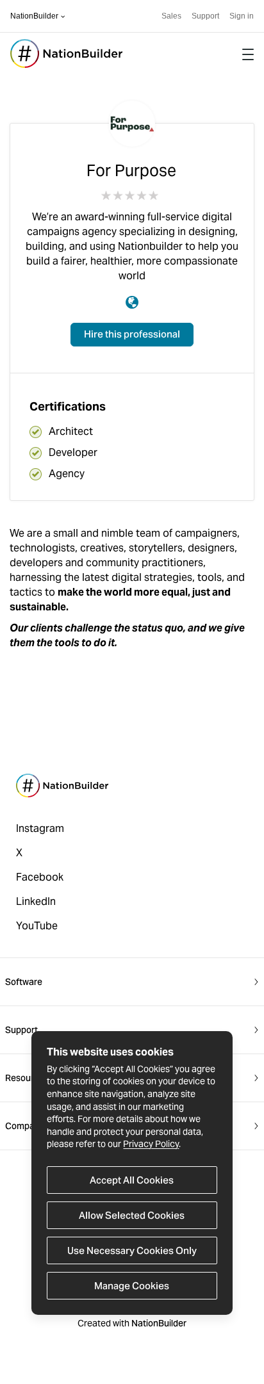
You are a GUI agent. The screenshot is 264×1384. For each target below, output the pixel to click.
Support (205, 16)
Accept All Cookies (132, 1180)
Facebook (39, 877)
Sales (171, 16)
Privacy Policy (151, 1144)
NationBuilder (34, 16)
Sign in (241, 16)
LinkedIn (36, 901)
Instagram (40, 828)
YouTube (37, 925)
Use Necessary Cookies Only (132, 1250)
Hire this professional (132, 334)
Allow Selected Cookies (132, 1215)
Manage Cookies (131, 1286)
